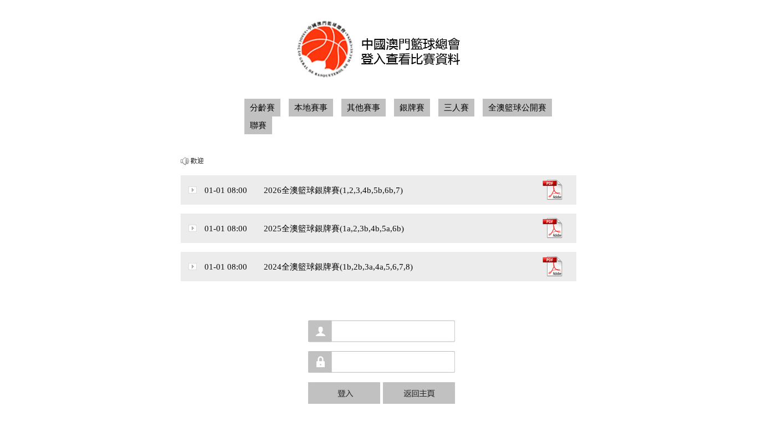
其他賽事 (363, 107)
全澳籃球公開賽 (517, 107)
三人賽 (456, 107)
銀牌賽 (412, 107)
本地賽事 (311, 107)
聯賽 (258, 125)
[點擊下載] (552, 197)
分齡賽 (262, 107)
